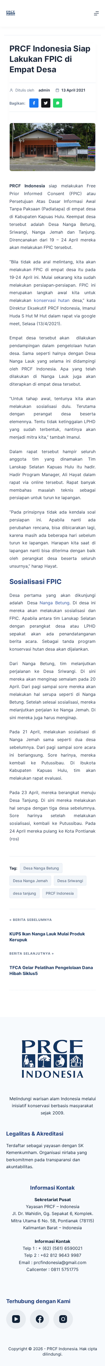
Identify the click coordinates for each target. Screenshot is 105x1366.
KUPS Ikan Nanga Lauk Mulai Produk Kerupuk (47, 936)
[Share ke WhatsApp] (57, 103)
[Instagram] (63, 1319)
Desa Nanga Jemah (30, 880)
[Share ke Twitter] (45, 103)
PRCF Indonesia (60, 893)
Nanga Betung (54, 602)
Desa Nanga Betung (41, 868)
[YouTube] (16, 1319)
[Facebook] (40, 1319)
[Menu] (96, 13)
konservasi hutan (52, 300)
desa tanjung (24, 893)
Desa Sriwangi (70, 880)
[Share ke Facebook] (33, 103)
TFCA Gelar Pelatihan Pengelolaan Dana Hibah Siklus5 (51, 970)
